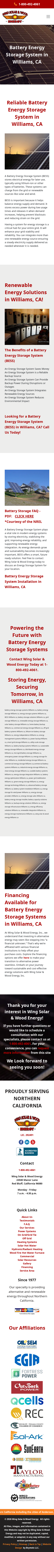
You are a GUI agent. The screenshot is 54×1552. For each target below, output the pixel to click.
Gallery (27, 1263)
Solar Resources (27, 1259)
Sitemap (23, 1544)
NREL (37, 521)
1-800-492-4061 (29, 4)
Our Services (27, 1227)
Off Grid (27, 1238)
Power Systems (27, 1231)
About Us (27, 1217)
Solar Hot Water (27, 1245)
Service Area (27, 1270)
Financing (27, 1267)
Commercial (27, 1256)
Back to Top (35, 1544)
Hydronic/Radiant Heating (27, 1249)
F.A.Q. (27, 1224)
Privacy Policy (10, 1544)
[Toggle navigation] (48, 16)
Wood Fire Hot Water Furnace (27, 1252)
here (26, 957)
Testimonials (27, 1220)
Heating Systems (27, 1242)
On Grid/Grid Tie (27, 1234)
